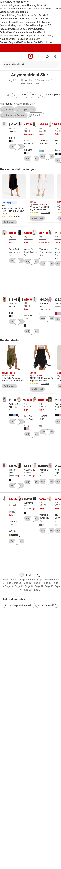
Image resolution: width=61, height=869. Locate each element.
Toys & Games (16, 21)
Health (18, 18)
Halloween (21, 5)
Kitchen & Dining (37, 8)
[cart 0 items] (55, 56)
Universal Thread (41, 255)
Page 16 (29, 586)
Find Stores (46, 42)
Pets (12, 18)
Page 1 (6, 579)
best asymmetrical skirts (21, 605)
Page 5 (40, 579)
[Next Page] (55, 605)
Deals (11, 32)
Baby (13, 15)
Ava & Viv (9, 475)
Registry (13, 42)
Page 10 (27, 582)
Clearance (19, 32)
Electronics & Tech (34, 21)
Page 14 (9, 586)
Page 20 (27, 589)
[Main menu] (6, 56)
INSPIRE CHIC (57, 146)
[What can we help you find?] (30, 64)
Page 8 (9, 582)
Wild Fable (39, 309)
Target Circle (33, 42)
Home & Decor (21, 8)
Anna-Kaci (11, 255)
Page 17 (39, 586)
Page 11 (37, 582)
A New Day (11, 134)
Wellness (26, 18)
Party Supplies (40, 25)
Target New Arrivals (10, 1)
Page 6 (49, 579)
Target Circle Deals (35, 35)
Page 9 (18, 582)
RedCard (22, 42)
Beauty (20, 15)
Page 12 (47, 582)
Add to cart (9, 222)
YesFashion (26, 255)
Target (11, 80)
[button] (9, 202)
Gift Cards (11, 28)
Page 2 (14, 579)
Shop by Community (27, 28)
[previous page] (21, 574)
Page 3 (23, 579)
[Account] (47, 56)
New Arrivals (31, 32)
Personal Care (31, 15)
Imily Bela (41, 146)
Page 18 (49, 586)
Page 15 (19, 586)
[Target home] (30, 56)
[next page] (39, 574)
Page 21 (37, 589)
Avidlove (11, 309)
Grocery (12, 11)
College (11, 5)
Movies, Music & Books (20, 25)
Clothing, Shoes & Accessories (34, 80)
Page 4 (32, 579)
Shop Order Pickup (13, 38)
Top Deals (20, 35)
